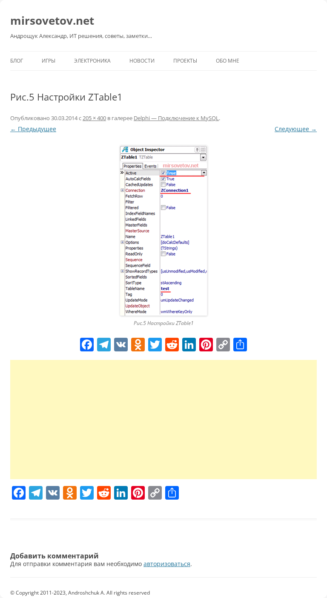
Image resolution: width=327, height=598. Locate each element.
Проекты (185, 60)
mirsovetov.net (52, 20)
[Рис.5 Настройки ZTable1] (163, 230)
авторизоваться (166, 564)
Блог (16, 60)
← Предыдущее (33, 129)
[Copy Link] (223, 345)
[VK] (120, 345)
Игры (48, 60)
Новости (142, 60)
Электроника (92, 60)
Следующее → (296, 129)
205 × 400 (94, 118)
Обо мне (227, 60)
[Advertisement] (163, 419)
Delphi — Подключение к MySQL (176, 118)
